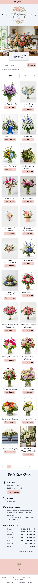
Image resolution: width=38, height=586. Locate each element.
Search (32, 65)
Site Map (29, 583)
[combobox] (27, 75)
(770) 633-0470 (19, 2)
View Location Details (26, 551)
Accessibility (21, 583)
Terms (8, 583)
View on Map (14, 492)
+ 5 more (15, 520)
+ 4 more (28, 513)
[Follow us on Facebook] (19, 569)
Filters (11, 75)
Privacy (14, 583)
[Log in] (31, 15)
